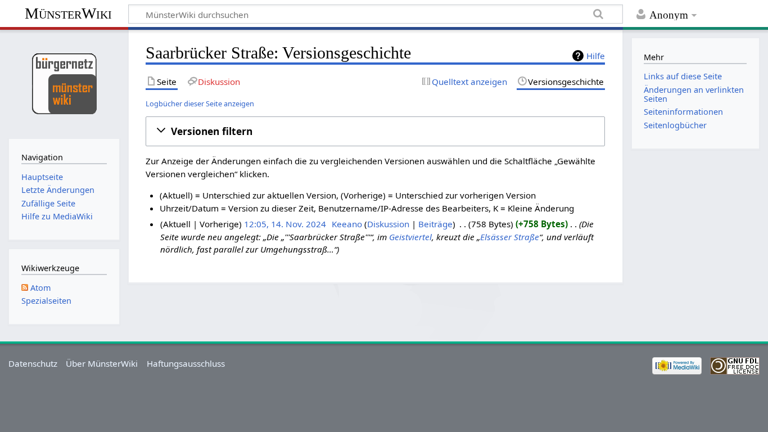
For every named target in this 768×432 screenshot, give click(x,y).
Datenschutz (32, 363)
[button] (375, 131)
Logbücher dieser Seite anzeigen (200, 103)
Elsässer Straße (509, 236)
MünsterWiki (68, 13)
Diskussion (388, 224)
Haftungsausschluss (186, 363)
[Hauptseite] (64, 83)
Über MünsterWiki (102, 363)
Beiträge (435, 224)
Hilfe (595, 55)
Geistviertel (410, 236)
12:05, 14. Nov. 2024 (285, 224)
